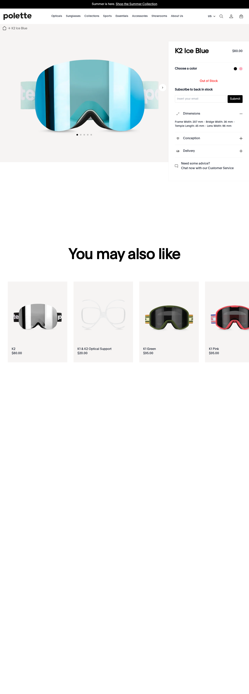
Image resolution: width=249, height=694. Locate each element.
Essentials (122, 16)
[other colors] (234, 68)
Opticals (56, 16)
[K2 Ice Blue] (89, 87)
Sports (107, 16)
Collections (91, 16)
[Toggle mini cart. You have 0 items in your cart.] (241, 16)
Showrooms (159, 16)
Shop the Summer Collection (136, 4)
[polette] (17, 16)
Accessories (140, 16)
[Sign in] (231, 16)
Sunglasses (73, 16)
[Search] (221, 16)
